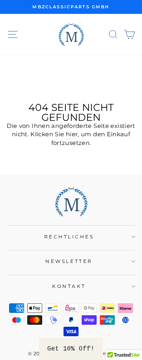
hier (72, 134)
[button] (71, 349)
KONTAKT (69, 286)
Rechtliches (69, 237)
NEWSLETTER (68, 261)
